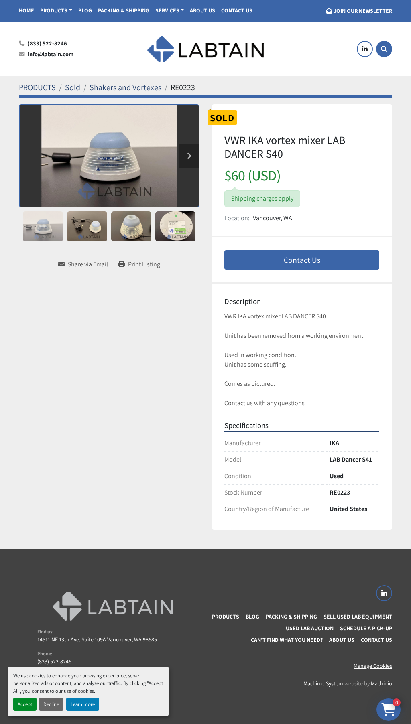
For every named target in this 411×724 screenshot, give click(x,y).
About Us (202, 10)
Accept (25, 704)
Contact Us (236, 10)
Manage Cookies (373, 665)
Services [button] (167, 10)
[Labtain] (112, 606)
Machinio (381, 683)
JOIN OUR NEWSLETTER (363, 10)
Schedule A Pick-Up (366, 628)
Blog (85, 10)
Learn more (83, 704)
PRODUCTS (53, 10)
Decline (51, 704)
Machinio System (323, 683)
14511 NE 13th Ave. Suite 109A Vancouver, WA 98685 (97, 639)
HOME (26, 10)
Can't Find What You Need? (287, 639)
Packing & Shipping (123, 10)
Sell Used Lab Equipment (358, 616)
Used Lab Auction (310, 628)
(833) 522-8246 (47, 43)
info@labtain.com (50, 54)
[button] (56, 10)
